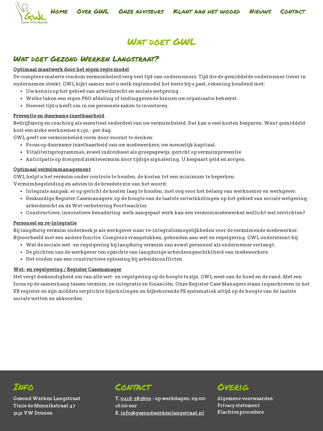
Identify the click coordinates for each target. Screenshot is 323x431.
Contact (292, 11)
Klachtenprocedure (240, 412)
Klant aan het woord (206, 11)
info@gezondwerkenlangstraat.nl (162, 413)
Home (59, 11)
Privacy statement (238, 405)
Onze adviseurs (141, 11)
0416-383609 (135, 398)
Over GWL (93, 11)
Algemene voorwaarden (245, 398)
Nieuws (260, 11)
